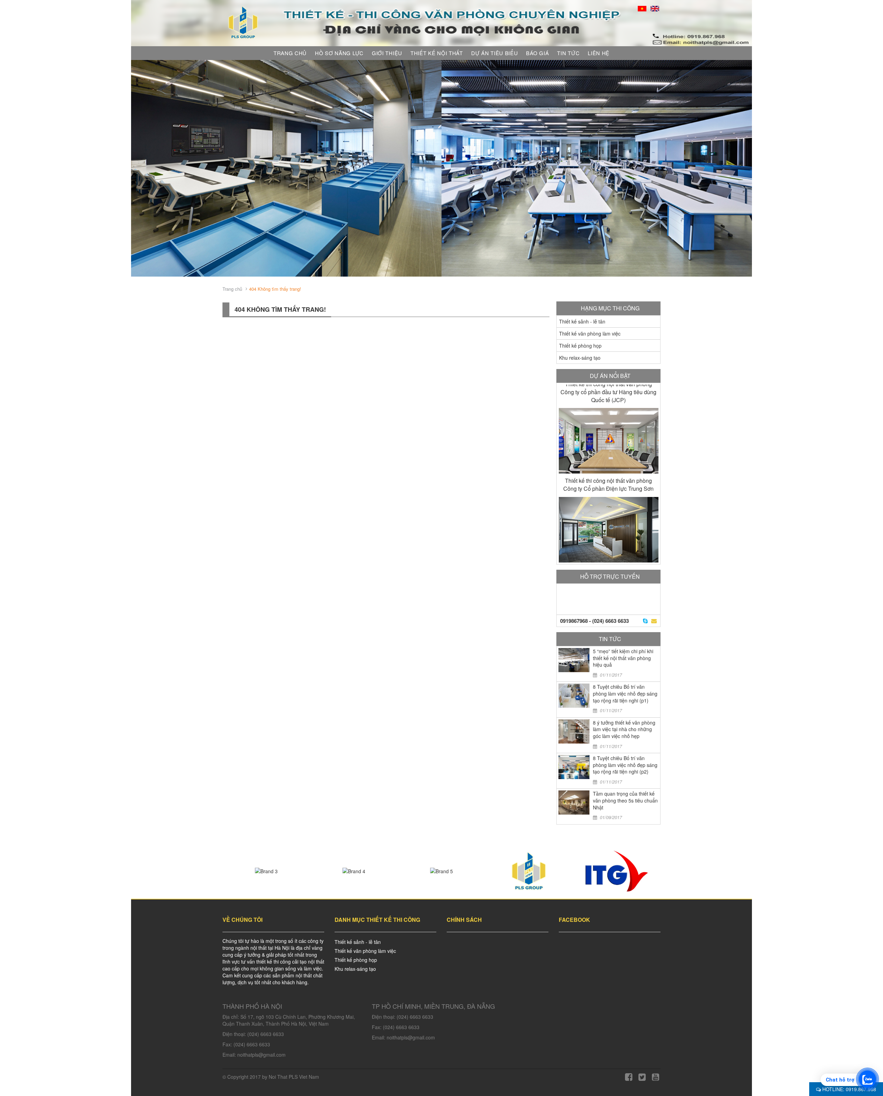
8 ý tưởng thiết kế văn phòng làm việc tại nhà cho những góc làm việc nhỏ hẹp (624, 729)
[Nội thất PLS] (243, 21)
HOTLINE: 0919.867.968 (848, 1089)
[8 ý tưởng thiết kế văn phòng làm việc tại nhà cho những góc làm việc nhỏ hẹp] (573, 731)
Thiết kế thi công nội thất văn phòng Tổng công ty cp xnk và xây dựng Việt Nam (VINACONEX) (608, 488)
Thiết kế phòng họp (580, 345)
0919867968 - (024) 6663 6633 (594, 621)
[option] (441, 168)
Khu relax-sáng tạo (580, 357)
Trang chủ (232, 289)
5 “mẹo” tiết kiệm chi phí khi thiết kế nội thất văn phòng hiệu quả (623, 658)
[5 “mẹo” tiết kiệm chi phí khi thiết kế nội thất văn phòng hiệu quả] (573, 660)
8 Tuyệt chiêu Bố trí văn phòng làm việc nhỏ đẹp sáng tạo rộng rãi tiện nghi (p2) (625, 765)
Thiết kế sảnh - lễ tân (582, 321)
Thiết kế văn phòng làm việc (590, 333)
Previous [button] (141, 168)
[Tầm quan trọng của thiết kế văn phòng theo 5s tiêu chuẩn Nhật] (573, 802)
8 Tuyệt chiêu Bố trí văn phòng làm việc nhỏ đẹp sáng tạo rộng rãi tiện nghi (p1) (625, 693)
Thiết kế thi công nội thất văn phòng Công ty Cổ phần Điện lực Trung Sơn (608, 395)
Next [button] (741, 168)
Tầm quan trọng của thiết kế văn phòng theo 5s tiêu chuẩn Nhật (625, 800)
